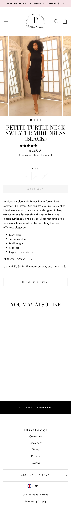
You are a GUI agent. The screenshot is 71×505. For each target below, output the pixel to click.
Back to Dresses (38, 407)
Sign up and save (35, 475)
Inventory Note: (35, 281)
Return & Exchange (35, 430)
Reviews (35, 463)
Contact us (35, 436)
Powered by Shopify (35, 501)
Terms (35, 449)
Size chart (35, 443)
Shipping (23, 155)
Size (35, 168)
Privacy (35, 456)
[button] (29, 146)
